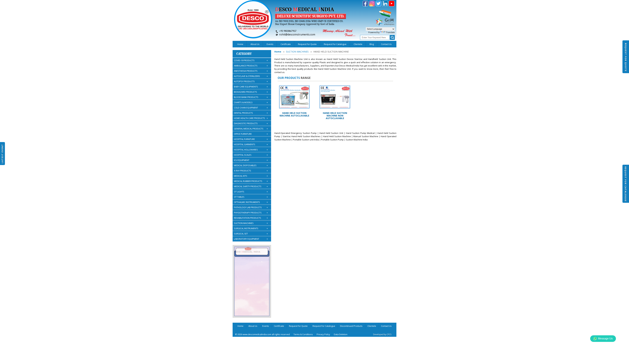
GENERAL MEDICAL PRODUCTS (251, 128)
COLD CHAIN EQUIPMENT (251, 107)
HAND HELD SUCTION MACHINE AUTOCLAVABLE (294, 114)
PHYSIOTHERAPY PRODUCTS (251, 212)
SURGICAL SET (251, 233)
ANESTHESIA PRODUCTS (251, 70)
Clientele (358, 44)
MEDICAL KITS (251, 175)
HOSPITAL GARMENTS (251, 144)
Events (270, 44)
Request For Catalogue (625, 184)
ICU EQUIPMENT (251, 160)
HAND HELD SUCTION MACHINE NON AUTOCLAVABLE (335, 115)
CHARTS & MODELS (251, 102)
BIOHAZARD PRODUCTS (251, 91)
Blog (372, 44)
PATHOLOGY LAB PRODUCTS (251, 207)
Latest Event (2, 153)
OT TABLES (251, 196)
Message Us (605, 338)
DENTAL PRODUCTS (251, 112)
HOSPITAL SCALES (251, 154)
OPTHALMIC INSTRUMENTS (251, 202)
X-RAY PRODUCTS (251, 170)
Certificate (286, 44)
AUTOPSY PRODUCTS (251, 81)
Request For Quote (625, 57)
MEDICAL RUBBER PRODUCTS (251, 181)
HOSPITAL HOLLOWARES (251, 149)
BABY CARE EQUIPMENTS (251, 86)
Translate (390, 32)
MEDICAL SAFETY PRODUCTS (251, 186)
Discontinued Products (351, 325)
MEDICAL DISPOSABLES (251, 165)
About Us (254, 44)
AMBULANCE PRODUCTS (251, 65)
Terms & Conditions (303, 334)
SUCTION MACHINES (251, 223)
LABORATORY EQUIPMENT (251, 238)
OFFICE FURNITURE (251, 133)
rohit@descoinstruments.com (297, 34)
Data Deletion (340, 334)
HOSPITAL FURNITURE (251, 139)
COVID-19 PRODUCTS (251, 60)
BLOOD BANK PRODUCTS (251, 97)
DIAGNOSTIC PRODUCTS (251, 123)
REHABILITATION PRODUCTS (251, 217)
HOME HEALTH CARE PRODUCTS (251, 118)
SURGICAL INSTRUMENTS (251, 228)
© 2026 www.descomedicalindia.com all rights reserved (262, 334)
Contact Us (386, 44)
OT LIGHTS (251, 191)
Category (244, 54)
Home (240, 44)
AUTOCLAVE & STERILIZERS (251, 76)
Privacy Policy (323, 334)
